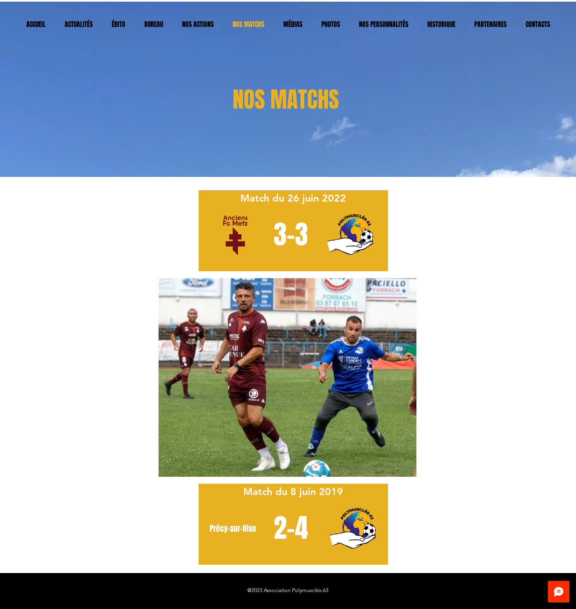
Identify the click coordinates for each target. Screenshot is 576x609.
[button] (287, 377)
